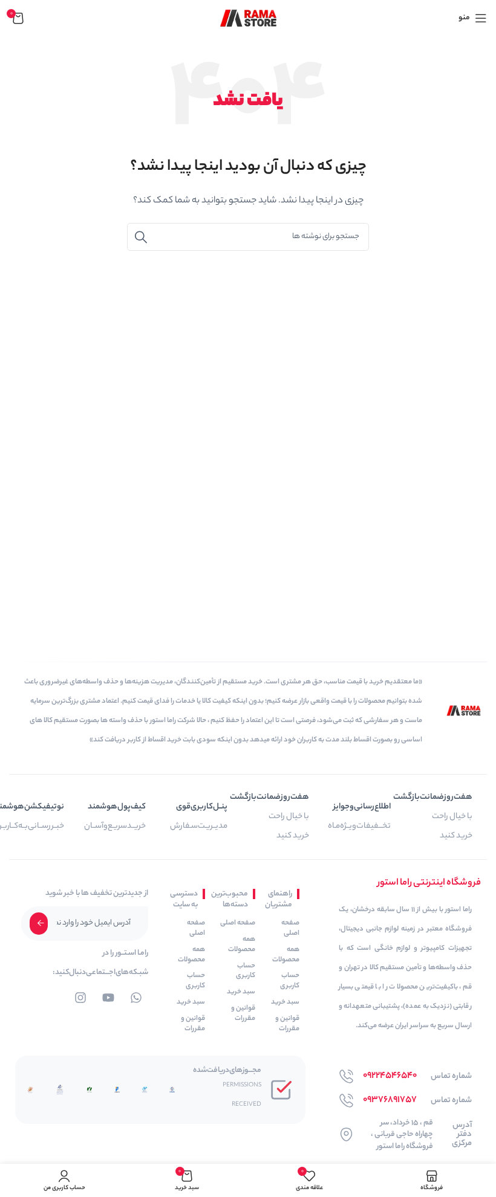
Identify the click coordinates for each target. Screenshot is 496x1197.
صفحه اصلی (290, 928)
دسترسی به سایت (185, 899)
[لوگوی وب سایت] (248, 18)
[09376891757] (346, 1100)
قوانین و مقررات (287, 1024)
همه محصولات (285, 955)
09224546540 (390, 1075)
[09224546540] (346, 1076)
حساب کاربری (289, 981)
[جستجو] (141, 237)
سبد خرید (285, 1002)
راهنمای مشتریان (279, 899)
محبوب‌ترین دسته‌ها (232, 899)
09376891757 (390, 1100)
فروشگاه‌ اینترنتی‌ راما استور (429, 883)
